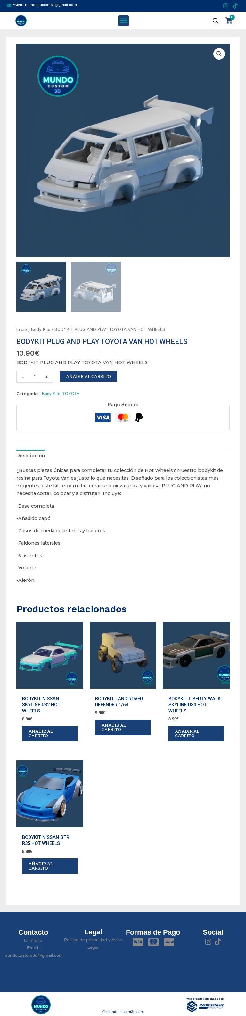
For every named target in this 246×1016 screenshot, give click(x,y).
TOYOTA (70, 393)
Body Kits (40, 329)
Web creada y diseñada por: (205, 998)
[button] (123, 20)
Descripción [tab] (30, 456)
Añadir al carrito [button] (41, 733)
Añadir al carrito (88, 376)
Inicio (21, 329)
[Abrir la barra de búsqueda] (215, 21)
